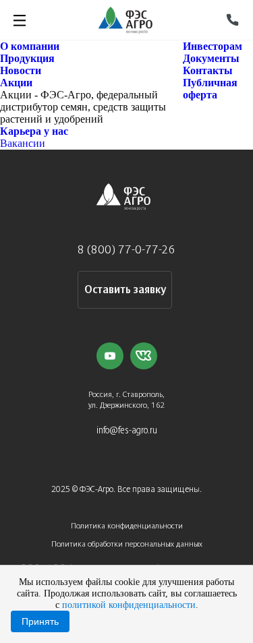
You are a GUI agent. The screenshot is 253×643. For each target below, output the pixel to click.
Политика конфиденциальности (127, 526)
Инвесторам (212, 46)
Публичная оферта (210, 88)
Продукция (27, 58)
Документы (211, 58)
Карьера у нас (34, 131)
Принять (40, 621)
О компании (29, 46)
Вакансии (22, 143)
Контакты (208, 70)
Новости (20, 70)
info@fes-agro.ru (126, 431)
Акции (16, 82)
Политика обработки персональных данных (126, 544)
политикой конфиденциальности (129, 604)
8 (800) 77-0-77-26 (126, 250)
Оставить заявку (125, 290)
